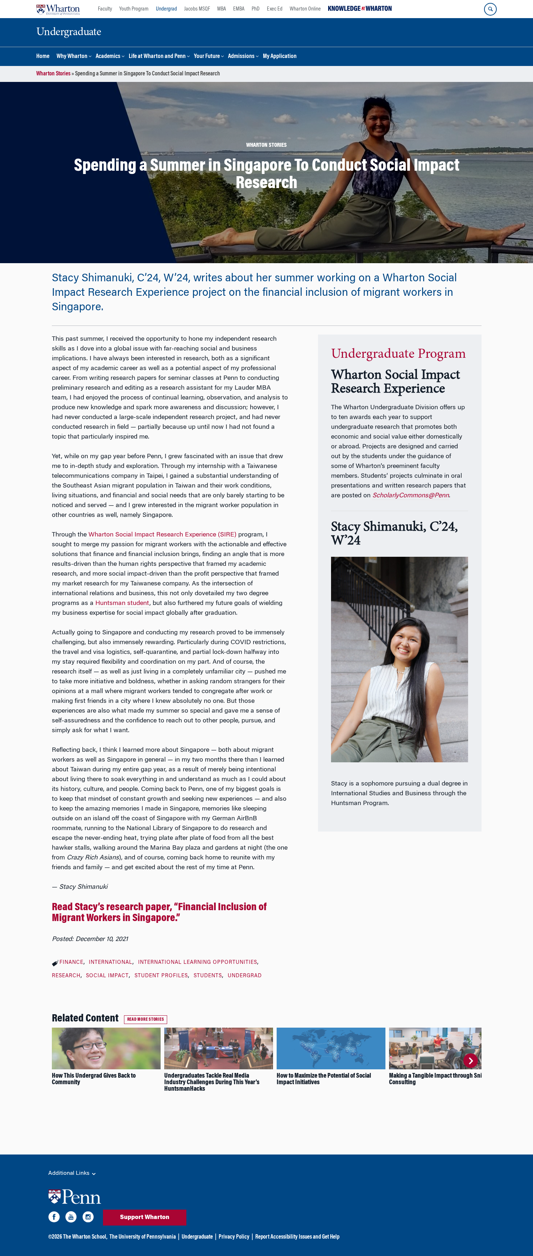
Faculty (105, 9)
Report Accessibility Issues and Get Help (297, 1237)
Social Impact (107, 976)
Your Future (207, 57)
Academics (108, 57)
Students (208, 976)
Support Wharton (144, 1217)
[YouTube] (71, 1218)
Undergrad (166, 9)
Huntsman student (122, 603)
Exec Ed (274, 9)
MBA (221, 9)
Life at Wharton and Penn (157, 57)
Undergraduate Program (398, 354)
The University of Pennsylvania (143, 1237)
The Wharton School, (85, 1237)
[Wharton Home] (58, 9)
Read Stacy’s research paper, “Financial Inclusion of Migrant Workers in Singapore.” (159, 913)
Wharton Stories (53, 74)
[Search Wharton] (490, 9)
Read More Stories (145, 1019)
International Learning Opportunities (197, 962)
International (110, 962)
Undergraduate (197, 1237)
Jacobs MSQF (197, 9)
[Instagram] (88, 1218)
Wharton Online (305, 9)
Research (66, 976)
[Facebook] (54, 1218)
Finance (71, 962)
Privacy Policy (234, 1237)
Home (42, 57)
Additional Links (69, 1173)
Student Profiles (161, 976)
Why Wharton (72, 57)
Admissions (241, 57)
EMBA (238, 9)
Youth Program (134, 9)
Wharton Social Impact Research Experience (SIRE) (162, 535)
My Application (280, 57)
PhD (256, 9)
